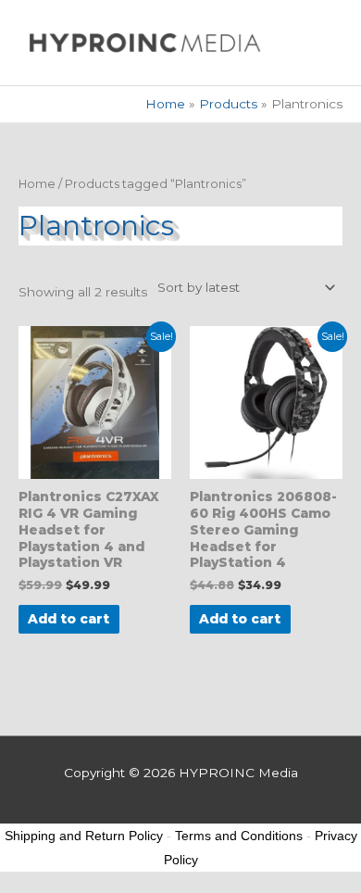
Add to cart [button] (68, 618)
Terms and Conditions (239, 835)
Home (37, 184)
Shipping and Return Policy (84, 835)
